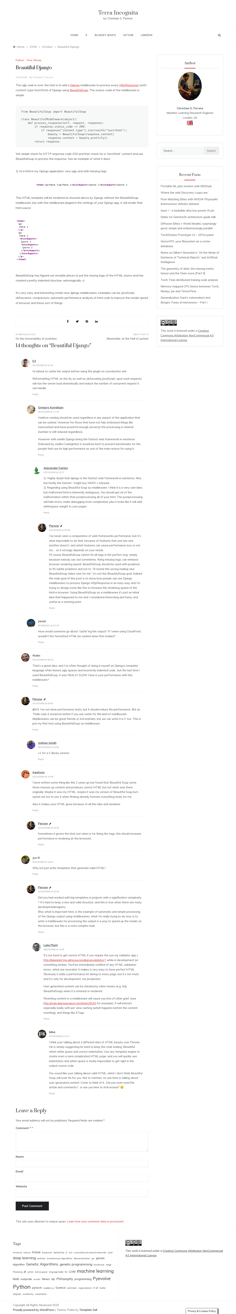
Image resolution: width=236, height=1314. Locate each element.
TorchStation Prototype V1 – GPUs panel (187, 235)
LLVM (72, 1271)
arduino (26, 1252)
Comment (23, 1128)
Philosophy (64, 1279)
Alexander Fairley (56, 468)
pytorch (37, 1287)
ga (92, 1258)
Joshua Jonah (47, 743)
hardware (99, 1264)
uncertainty (28, 1294)
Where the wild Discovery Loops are (184, 192)
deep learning (24, 1257)
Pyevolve (102, 1278)
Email (19, 1171)
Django (75, 85)
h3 (34, 361)
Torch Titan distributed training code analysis (189, 280)
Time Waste (33, 60)
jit (25, 1271)
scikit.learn (72, 1288)
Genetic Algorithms (42, 1264)
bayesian (47, 1252)
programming (82, 1279)
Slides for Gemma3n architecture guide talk (188, 217)
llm (66, 1272)
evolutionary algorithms (59, 1258)
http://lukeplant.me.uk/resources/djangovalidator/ (74, 960)
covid (110, 1252)
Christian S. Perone (43, 77)
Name (20, 1156)
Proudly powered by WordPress (34, 1310)
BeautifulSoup (79, 90)
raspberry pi (48, 1288)
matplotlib (26, 1279)
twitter (103, 1288)
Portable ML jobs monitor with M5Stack (186, 186)
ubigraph (17, 1294)
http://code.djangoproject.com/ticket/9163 (70, 1003)
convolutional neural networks (90, 1252)
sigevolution (85, 1287)
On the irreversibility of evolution (36, 338)
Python (20, 60)
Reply (35, 394)
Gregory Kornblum (50, 407)
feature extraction (82, 1258)
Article (36, 1252)
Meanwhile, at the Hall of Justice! (127, 338)
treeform (38, 772)
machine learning (95, 1271)
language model (56, 1272)
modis (37, 1279)
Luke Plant (51, 945)
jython (31, 1272)
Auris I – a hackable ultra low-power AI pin (187, 210)
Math (16, 1279)
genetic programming (76, 1264)
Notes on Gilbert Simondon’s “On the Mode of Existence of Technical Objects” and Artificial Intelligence (190, 257)
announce (17, 1252)
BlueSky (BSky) (105, 35)
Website (21, 1186)
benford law (59, 1252)
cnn (70, 1252)
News (46, 1279)
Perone (54, 526)
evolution (41, 1258)
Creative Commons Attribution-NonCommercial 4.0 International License (187, 335)
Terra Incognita (118, 12)
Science (60, 1287)
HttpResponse (129, 85)
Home (74, 35)
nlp (53, 1279)
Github (128, 35)
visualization (41, 1294)
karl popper (41, 1271)
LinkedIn (146, 35)
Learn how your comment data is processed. (95, 1221)
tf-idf (95, 1288)
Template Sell (88, 1310)
